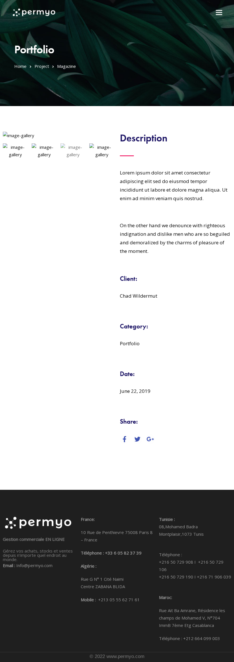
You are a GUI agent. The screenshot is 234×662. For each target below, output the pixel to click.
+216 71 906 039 (214, 577)
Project (42, 66)
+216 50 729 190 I (178, 577)
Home (20, 66)
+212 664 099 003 (201, 638)
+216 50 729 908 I (178, 562)
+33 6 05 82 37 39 (123, 553)
